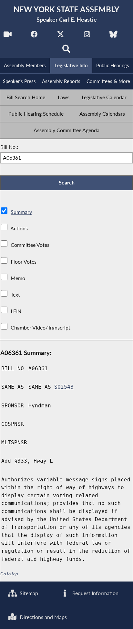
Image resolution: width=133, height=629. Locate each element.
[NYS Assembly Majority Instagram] (87, 36)
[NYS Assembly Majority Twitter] (60, 36)
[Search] (66, 50)
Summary (21, 212)
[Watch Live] (7, 36)
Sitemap (28, 593)
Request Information (94, 593)
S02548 (64, 387)
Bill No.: (9, 147)
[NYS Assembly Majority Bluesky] (113, 36)
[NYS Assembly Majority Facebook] (34, 36)
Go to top (9, 573)
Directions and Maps (42, 617)
